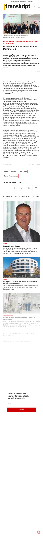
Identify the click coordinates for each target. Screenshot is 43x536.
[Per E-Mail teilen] (36, 187)
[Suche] (34, 7)
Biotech (5, 41)
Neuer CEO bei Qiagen (11, 246)
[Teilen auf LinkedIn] (28, 187)
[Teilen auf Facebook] (7, 187)
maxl (8, 44)
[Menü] (39, 6)
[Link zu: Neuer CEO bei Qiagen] (21, 221)
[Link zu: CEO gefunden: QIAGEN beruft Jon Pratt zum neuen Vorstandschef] (21, 267)
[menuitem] (14, 1)
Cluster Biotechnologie (17, 41)
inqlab (36, 41)
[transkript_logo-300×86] (17, 7)
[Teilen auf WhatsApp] (21, 187)
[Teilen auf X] (14, 187)
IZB (4, 44)
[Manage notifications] (38, 532)
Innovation (29, 41)
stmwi (12, 44)
